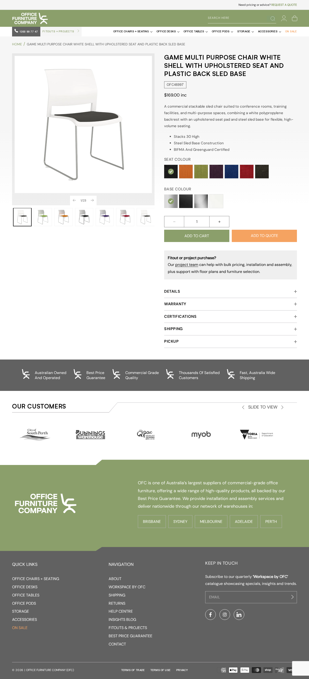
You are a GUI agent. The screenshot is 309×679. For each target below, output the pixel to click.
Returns (117, 603)
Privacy (182, 670)
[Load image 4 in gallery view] (84, 217)
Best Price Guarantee (130, 635)
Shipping (117, 595)
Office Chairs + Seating (35, 578)
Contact (117, 644)
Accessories (24, 619)
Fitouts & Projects (128, 627)
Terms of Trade (133, 670)
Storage (20, 611)
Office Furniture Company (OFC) (50, 670)
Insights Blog (122, 619)
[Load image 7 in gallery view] (146, 217)
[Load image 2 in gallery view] (43, 217)
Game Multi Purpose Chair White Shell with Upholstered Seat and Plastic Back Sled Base (106, 44)
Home (17, 44)
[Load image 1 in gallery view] (22, 217)
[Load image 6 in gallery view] (125, 217)
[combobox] (238, 18)
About (115, 578)
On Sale (20, 627)
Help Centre (121, 611)
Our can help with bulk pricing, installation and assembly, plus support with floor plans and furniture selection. (230, 264)
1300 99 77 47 (28, 31)
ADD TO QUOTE (264, 235)
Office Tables (25, 595)
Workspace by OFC (127, 586)
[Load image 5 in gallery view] (105, 217)
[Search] (271, 18)
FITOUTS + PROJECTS (59, 31)
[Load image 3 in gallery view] (63, 217)
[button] (294, 18)
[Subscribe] (293, 597)
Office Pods (24, 603)
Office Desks (24, 586)
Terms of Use (160, 670)
